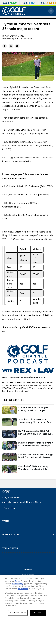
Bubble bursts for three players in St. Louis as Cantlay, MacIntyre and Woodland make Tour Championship (35, 444)
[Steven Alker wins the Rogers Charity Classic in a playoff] (9, 410)
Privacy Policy (17, 584)
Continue (38, 613)
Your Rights (23, 589)
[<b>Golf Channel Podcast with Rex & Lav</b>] (28, 359)
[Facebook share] (4, 46)
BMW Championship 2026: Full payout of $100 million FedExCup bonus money (35, 432)
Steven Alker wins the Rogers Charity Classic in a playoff (33, 409)
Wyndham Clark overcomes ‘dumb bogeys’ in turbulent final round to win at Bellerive (34, 421)
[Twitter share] (11, 46)
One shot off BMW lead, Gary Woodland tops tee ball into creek (33, 468)
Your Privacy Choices (18, 613)
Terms (17, 581)
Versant (26, 578)
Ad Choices (28, 570)
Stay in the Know (11, 497)
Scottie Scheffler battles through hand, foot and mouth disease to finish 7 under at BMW (35, 456)
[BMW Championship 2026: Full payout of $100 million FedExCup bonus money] (9, 434)
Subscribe (9, 508)
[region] (28, 596)
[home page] (14, 11)
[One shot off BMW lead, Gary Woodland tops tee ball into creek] (9, 469)
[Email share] (17, 46)
